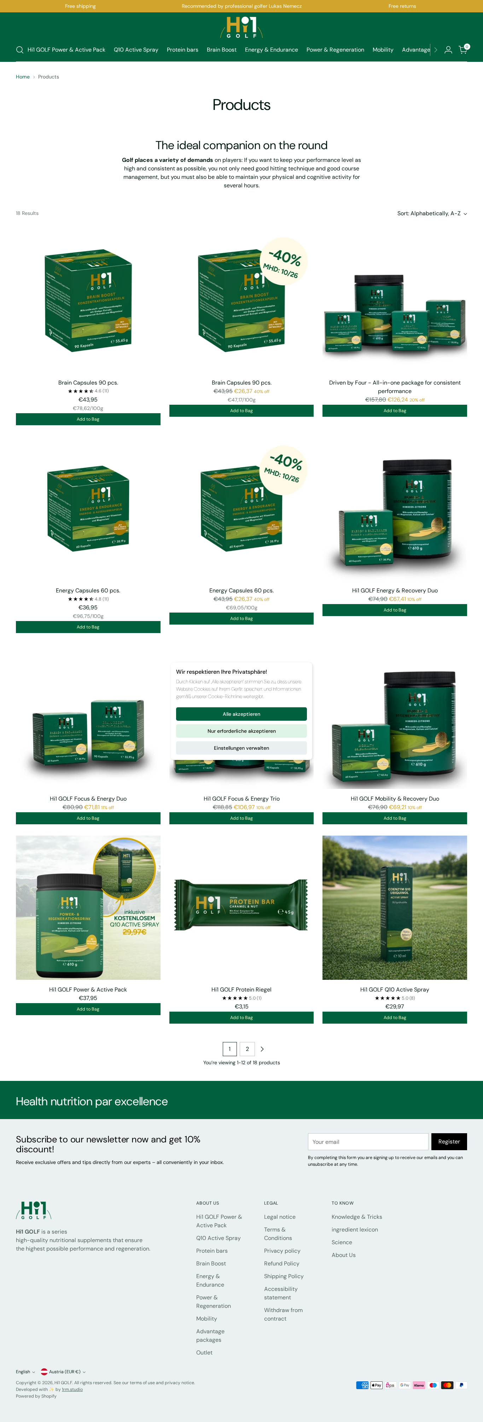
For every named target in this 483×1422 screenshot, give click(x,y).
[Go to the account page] (448, 50)
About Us (344, 1255)
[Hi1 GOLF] (241, 27)
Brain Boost (211, 1263)
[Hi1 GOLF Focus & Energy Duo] (88, 716)
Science (342, 1242)
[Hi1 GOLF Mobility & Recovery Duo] (394, 716)
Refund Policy (281, 1263)
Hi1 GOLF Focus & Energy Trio (242, 798)
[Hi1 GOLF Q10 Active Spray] (394, 908)
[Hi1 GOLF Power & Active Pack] (88, 908)
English (23, 1372)
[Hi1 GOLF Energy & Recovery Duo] (394, 509)
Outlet (204, 1352)
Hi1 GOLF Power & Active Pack (88, 989)
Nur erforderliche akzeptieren (242, 731)
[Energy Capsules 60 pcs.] (88, 509)
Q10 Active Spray (218, 1238)
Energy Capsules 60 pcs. (88, 590)
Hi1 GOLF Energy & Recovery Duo (395, 590)
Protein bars (212, 1250)
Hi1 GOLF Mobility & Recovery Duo (395, 798)
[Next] (435, 50)
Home (23, 77)
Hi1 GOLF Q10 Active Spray (394, 989)
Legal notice (280, 1217)
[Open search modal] (20, 50)
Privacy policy (282, 1250)
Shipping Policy (284, 1276)
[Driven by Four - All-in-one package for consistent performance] (394, 300)
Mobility (206, 1318)
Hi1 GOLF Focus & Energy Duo (88, 798)
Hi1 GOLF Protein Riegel (241, 989)
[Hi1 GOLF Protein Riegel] (241, 908)
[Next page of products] (262, 1049)
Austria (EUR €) (65, 1372)
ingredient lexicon (355, 1229)
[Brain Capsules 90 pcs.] (88, 300)
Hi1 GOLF (63, 1383)
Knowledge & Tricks (357, 1217)
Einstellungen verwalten (241, 748)
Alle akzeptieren (241, 714)
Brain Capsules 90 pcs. (88, 382)
